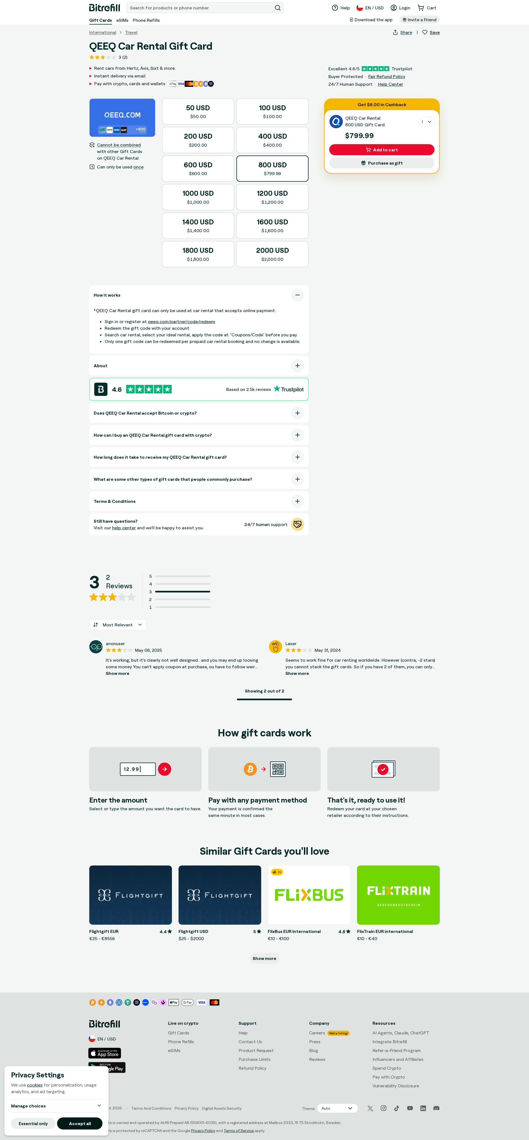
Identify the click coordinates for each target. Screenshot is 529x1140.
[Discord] (436, 1108)
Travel (131, 32)
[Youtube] (410, 1108)
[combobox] (200, 7)
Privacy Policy (203, 1130)
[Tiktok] (396, 1108)
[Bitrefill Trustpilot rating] (149, 389)
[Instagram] (383, 1108)
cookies (35, 1085)
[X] (370, 1108)
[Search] (277, 7)
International (102, 32)
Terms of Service (239, 1130)
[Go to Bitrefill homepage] (104, 8)
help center (124, 527)
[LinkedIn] (423, 1108)
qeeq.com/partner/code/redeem (181, 321)
